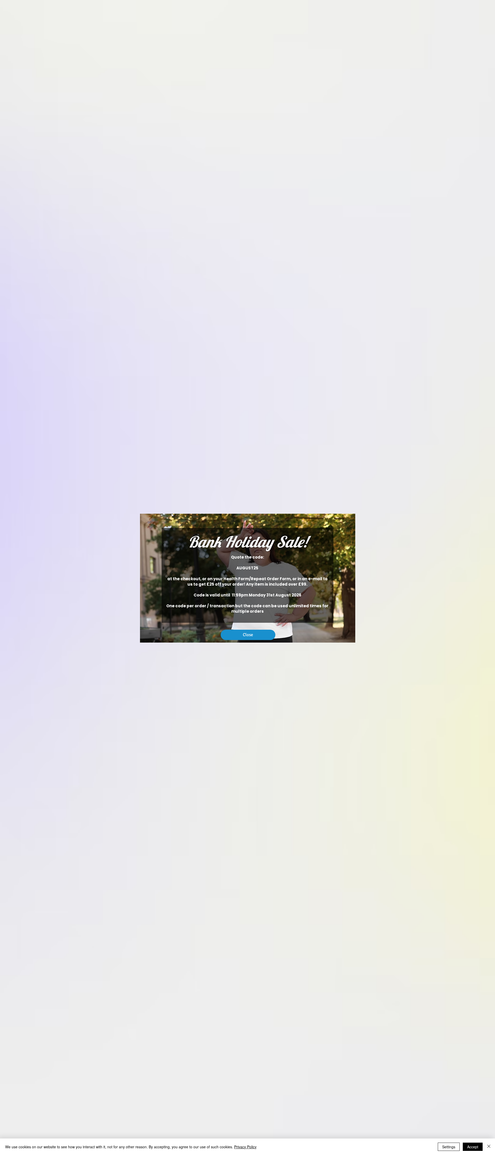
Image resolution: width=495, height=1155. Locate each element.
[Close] (489, 1147)
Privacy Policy (245, 1146)
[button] (248, 635)
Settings (448, 1146)
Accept (472, 1146)
